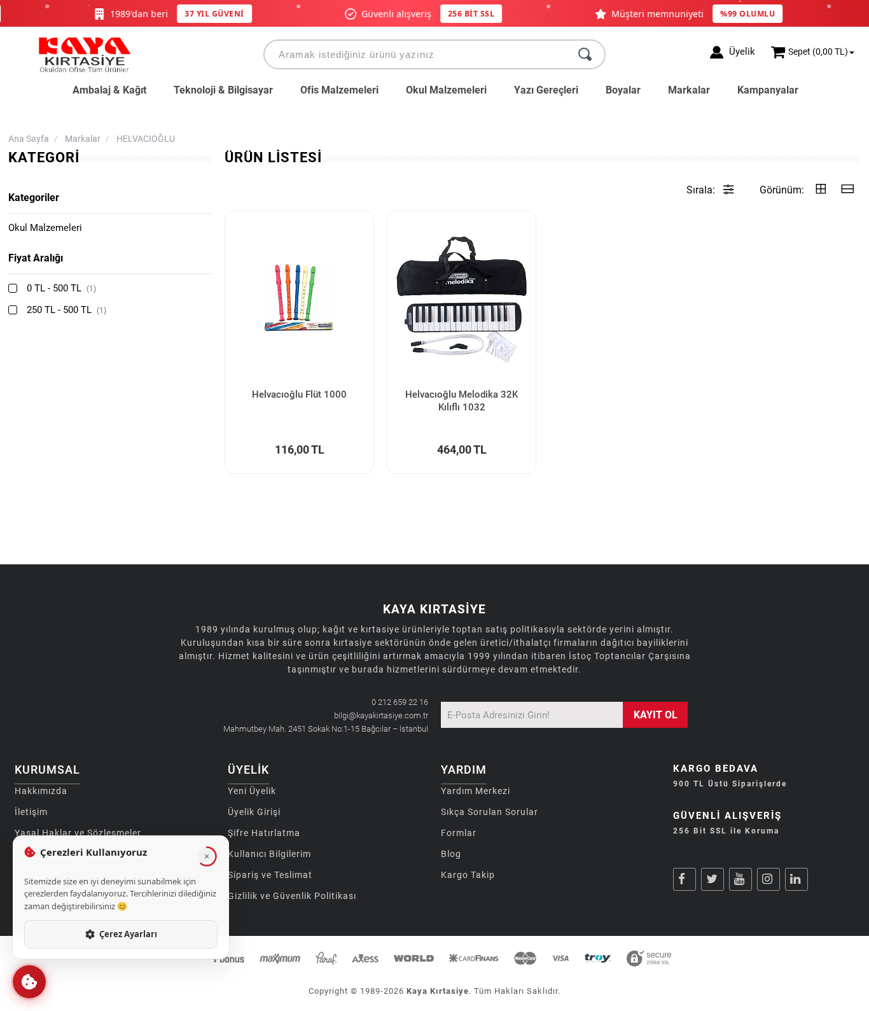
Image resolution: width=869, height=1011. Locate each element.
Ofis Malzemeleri (339, 90)
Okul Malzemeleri (446, 90)
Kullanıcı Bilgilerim (269, 854)
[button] (29, 981)
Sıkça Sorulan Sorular (489, 812)
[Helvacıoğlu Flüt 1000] (299, 299)
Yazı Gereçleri (546, 90)
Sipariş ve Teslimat (270, 875)
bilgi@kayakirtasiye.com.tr (381, 715)
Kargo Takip (468, 875)
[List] (847, 190)
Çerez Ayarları (128, 934)
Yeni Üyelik (252, 791)
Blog (451, 854)
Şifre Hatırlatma (264, 833)
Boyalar (623, 90)
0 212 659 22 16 (400, 702)
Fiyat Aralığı (35, 258)
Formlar (458, 833)
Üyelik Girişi (254, 812)
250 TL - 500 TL (66, 310)
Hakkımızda (41, 791)
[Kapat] (207, 856)
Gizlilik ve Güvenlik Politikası (292, 896)
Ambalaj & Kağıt (109, 90)
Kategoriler (33, 198)
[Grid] (821, 190)
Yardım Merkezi (475, 791)
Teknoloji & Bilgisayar (223, 90)
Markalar (689, 90)
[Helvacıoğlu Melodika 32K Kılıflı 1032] (462, 299)
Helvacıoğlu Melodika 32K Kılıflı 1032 (461, 401)
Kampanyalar (767, 90)
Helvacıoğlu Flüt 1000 (299, 394)
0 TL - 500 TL (61, 288)
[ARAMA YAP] (585, 54)
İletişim (31, 812)
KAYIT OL (656, 715)
